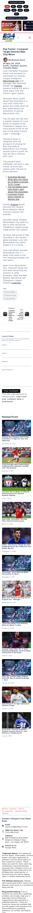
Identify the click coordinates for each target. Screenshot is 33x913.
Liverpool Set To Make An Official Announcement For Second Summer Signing (15, 493)
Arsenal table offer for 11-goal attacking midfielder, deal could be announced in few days (16, 650)
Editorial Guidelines (21, 811)
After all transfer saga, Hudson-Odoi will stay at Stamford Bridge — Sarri (15, 678)
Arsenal (14, 204)
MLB (19, 6)
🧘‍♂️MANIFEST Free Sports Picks (16, 18)
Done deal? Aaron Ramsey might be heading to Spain (15, 573)
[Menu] (30, 37)
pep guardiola (9, 298)
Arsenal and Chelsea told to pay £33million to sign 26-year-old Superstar (15, 438)
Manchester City (11, 81)
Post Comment (11, 391)
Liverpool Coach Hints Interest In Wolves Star (16, 196)
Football (14, 66)
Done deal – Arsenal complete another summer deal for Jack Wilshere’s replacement (14, 731)
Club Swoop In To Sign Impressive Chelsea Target (16, 704)
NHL (25, 6)
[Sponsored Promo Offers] (11, 26)
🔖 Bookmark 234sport (16, 2)
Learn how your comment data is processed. (14, 399)
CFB (14, 10)
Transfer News (10, 68)
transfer (18, 86)
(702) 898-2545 (12, 832)
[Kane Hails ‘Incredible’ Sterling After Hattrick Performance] (16, 510)
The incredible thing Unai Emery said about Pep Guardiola (18, 189)
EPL (16, 14)
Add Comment (7, 370)
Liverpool (16, 283)
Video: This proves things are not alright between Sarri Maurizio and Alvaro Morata (16, 546)
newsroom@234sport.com (16, 827)
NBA (7, 6)
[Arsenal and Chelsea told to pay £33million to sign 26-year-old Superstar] (16, 428)
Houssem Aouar (10, 295)
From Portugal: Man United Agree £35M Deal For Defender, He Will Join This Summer (15, 466)
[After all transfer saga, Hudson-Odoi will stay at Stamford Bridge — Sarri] (16, 667)
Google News (10, 848)
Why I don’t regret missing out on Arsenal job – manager (16, 598)
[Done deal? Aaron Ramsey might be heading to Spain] (16, 563)
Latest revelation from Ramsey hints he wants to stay (15, 624)
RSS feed (5, 808)
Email (4, 345)
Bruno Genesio (9, 292)
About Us (21, 808)
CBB (20, 10)
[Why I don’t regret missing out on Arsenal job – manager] (16, 589)
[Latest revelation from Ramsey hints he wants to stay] (16, 614)
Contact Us (5, 813)
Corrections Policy (7, 811)
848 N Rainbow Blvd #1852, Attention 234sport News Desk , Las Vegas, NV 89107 (17, 840)
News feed (13, 808)
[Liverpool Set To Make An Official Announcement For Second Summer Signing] (16, 483)
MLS (26, 10)
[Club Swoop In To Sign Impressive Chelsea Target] (16, 695)
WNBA (7, 10)
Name (4, 353)
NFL (13, 6)
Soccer (23, 66)
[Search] (18, 37)
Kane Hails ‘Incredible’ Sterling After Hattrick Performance (14, 520)
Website (5, 361)
